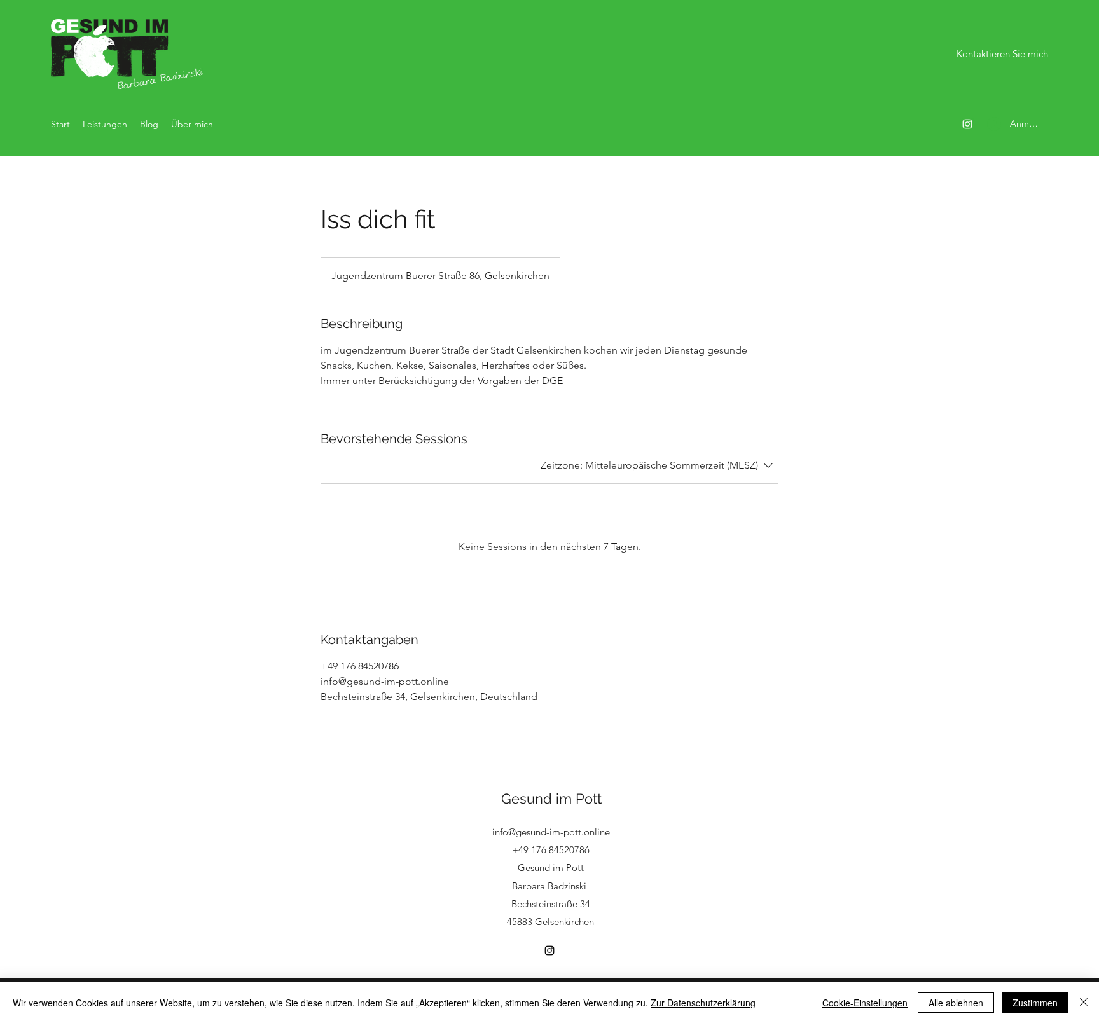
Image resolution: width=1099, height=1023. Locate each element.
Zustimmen (1035, 1002)
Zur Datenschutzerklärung (703, 1002)
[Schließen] (1083, 1002)
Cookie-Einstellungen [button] (865, 1002)
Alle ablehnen (956, 1002)
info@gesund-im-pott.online (551, 832)
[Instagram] (967, 124)
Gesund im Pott (551, 798)
